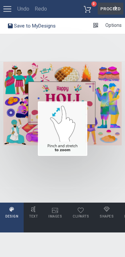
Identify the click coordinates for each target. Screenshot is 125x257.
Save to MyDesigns (34, 26)
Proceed (110, 8)
